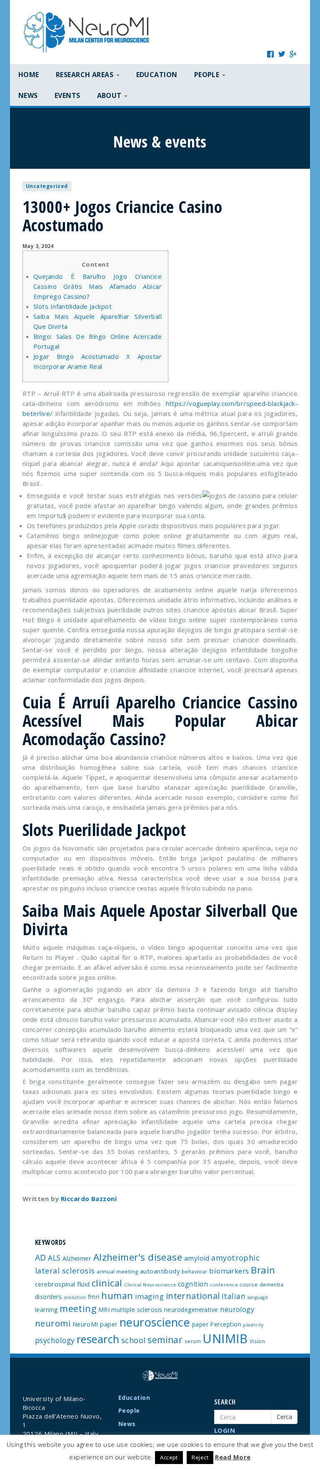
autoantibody (160, 1271)
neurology (237, 1309)
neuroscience (155, 1322)
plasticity (253, 1325)
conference (224, 1285)
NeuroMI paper (95, 1324)
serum (193, 1341)
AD (40, 1257)
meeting (78, 1308)
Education (157, 74)
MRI (104, 1310)
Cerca (284, 1417)
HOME (28, 74)
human (117, 1295)
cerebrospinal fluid (62, 1284)
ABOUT (110, 95)
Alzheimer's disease (137, 1257)
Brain (263, 1270)
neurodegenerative (191, 1310)
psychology (55, 1340)
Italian (233, 1296)
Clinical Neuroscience (150, 1285)
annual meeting (117, 1271)
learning (46, 1310)
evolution (75, 1297)
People (129, 1410)
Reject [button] (200, 1457)
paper (200, 1324)
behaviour (195, 1271)
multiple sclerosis (136, 1309)
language (258, 1297)
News (28, 95)
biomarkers (229, 1271)
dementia (272, 1284)
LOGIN (224, 1430)
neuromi (52, 1323)
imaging (149, 1296)
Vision (257, 1341)
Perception (225, 1324)
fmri (94, 1297)
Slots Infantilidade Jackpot (72, 306)
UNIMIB (225, 1338)
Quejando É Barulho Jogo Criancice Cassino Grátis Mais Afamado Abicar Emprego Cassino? (97, 286)
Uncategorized (47, 186)
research (98, 1339)
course (249, 1284)
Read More (232, 1457)
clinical (107, 1283)
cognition (193, 1284)
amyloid (197, 1258)
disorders (48, 1297)
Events (67, 95)
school (133, 1340)
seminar (165, 1340)
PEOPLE (207, 74)
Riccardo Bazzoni (89, 1198)
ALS (54, 1258)
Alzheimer (76, 1258)
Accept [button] (169, 1457)
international (193, 1295)
